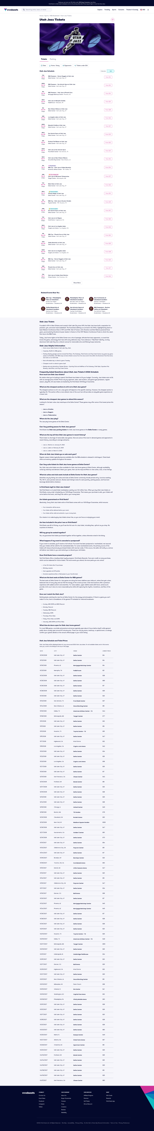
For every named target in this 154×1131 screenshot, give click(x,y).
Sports (114, 9)
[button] (43, 65)
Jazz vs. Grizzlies (48, 409)
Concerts (121, 9)
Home (41, 16)
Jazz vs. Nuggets (48, 412)
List (111, 71)
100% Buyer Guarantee (84, 2)
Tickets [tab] (44, 59)
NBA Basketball (54, 16)
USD (143, 9)
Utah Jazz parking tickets (58, 430)
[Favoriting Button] (112, 19)
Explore (100, 9)
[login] (148, 9)
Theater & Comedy (132, 9)
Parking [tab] (53, 59)
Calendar (103, 71)
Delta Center (92, 430)
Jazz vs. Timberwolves (49, 415)
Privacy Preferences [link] (124, 1123)
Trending (107, 9)
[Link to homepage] (11, 9)
